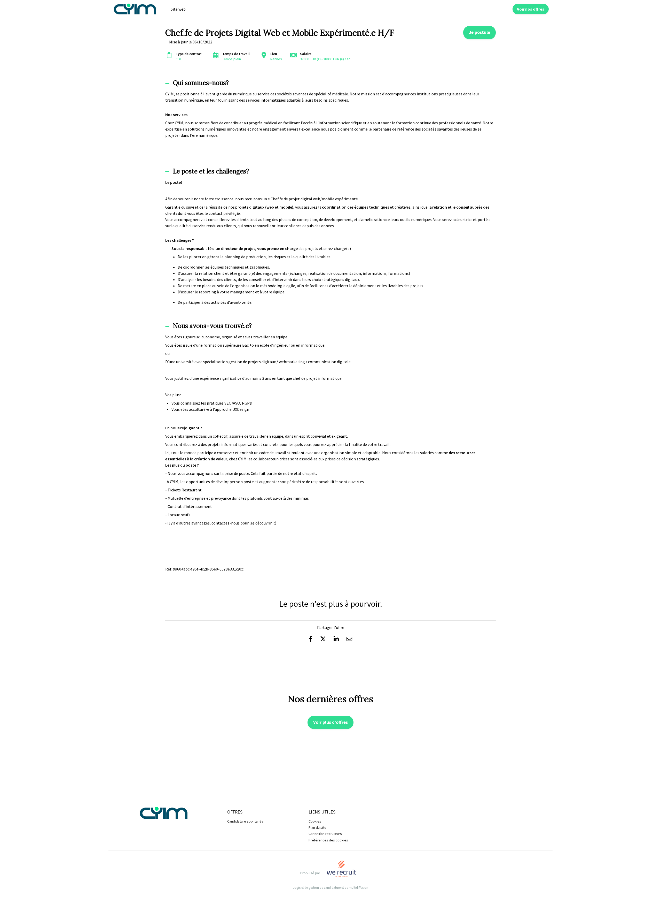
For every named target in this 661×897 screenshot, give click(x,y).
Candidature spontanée (245, 821)
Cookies (315, 821)
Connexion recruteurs (325, 833)
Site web (178, 9)
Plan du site (317, 827)
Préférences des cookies (328, 840)
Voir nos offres (530, 9)
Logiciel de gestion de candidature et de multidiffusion (330, 887)
